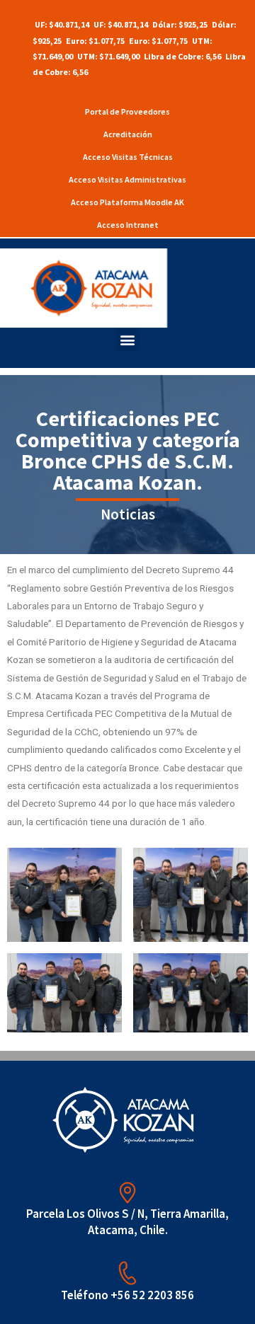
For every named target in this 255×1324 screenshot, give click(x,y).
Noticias (128, 514)
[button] (128, 339)
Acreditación (127, 134)
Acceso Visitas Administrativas (127, 179)
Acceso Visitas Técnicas (128, 156)
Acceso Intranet (128, 224)
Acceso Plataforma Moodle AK (127, 202)
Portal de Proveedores (127, 111)
